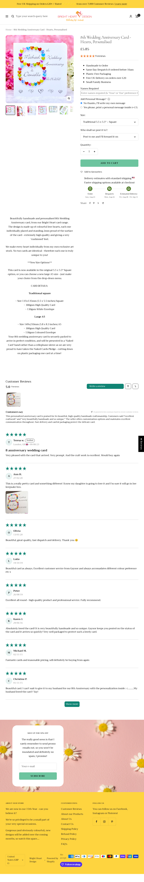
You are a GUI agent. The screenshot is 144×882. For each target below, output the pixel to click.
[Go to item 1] (14, 400)
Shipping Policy (69, 829)
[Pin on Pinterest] (93, 203)
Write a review (97, 386)
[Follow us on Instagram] (104, 821)
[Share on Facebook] (90, 203)
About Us (66, 819)
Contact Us (67, 824)
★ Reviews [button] (141, 444)
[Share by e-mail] (103, 203)
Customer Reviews (71, 809)
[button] (87, 56)
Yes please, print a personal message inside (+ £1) (110, 107)
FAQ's (64, 844)
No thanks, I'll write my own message (104, 103)
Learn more (121, 4)
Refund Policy (69, 834)
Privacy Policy (68, 839)
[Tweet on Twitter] (98, 203)
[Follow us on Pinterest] (112, 821)
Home (9, 30)
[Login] (131, 16)
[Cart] (136, 16)
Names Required (89, 89)
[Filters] (128, 386)
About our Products (72, 814)
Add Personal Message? (93, 99)
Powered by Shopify (52, 860)
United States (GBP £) (13, 860)
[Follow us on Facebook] (96, 821)
